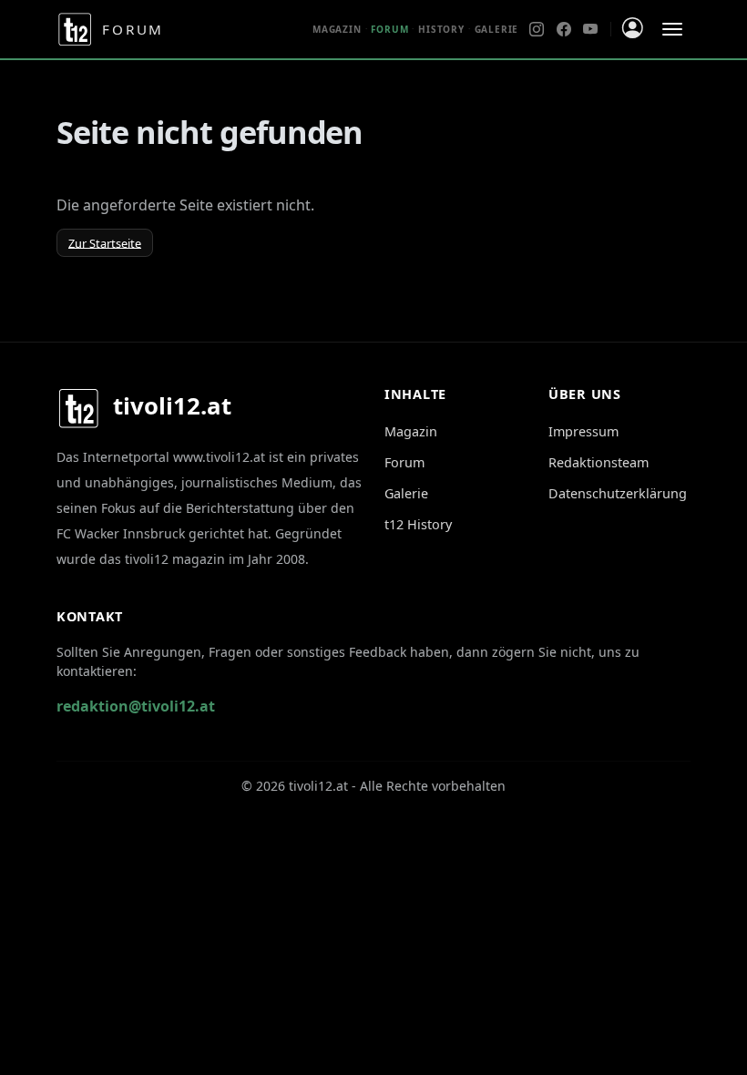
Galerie (497, 29)
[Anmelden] (632, 28)
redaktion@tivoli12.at (135, 706)
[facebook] (564, 29)
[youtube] (590, 29)
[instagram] (536, 29)
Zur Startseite (104, 242)
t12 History (418, 524)
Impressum (583, 431)
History (441, 29)
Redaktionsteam (598, 462)
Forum (404, 462)
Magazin (337, 29)
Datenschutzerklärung (617, 493)
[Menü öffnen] (672, 29)
